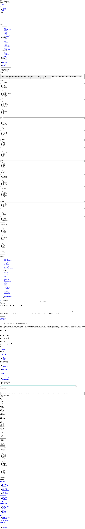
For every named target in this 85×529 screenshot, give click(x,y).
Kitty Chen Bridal (6, 264)
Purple (4, 235)
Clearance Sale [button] (2, 522)
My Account (4, 8)
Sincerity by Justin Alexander (8, 268)
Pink (3, 239)
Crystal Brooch (5, 151)
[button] (4, 26)
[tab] (43, 263)
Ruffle (4, 157)
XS (32, 77)
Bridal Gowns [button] (2, 481)
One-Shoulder (5, 193)
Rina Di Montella (4, 501)
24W (8, 77)
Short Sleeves (5, 213)
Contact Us (3, 349)
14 (32, 76)
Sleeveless (4, 214)
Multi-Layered (5, 124)
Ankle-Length (5, 176)
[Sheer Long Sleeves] (3, 441)
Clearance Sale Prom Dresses (8, 296)
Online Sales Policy (3, 318)
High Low (4, 123)
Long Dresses (5, 106)
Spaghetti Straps (5, 220)
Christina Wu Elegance (5, 497)
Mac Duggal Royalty (7, 292)
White (4, 252)
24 (49, 76)
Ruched (4, 127)
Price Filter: (3, 70)
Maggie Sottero (4, 488)
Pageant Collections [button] (3, 515)
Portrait (4, 194)
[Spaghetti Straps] (2, 444)
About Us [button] (3, 373)
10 (25, 76)
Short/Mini (4, 181)
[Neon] (1, 416)
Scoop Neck (4, 196)
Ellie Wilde (5, 282)
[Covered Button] (2, 411)
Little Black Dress (5, 104)
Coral (4, 245)
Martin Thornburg (6, 265)
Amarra (5, 280)
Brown (4, 472)
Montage (5, 276)
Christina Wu (6, 259)
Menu (1, 24)
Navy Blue (4, 458)
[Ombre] (1, 417)
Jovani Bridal (6, 262)
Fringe (4, 155)
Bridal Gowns (4, 367)
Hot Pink (4, 240)
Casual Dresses (5, 87)
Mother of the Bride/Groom (7, 93)
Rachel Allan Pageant (7, 293)
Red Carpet (4, 96)
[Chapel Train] (2, 428)
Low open (4, 135)
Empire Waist (5, 204)
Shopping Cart (4, 9)
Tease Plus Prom (6, 288)
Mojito (4, 450)
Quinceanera (5, 95)
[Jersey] (1, 425)
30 (60, 76)
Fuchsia (4, 464)
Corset (4, 122)
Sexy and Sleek (5, 109)
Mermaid (4, 205)
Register (3, 10)
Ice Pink (4, 238)
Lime (4, 229)
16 (36, 76)
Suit (3, 113)
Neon (4, 143)
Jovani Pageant (6, 291)
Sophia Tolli (4, 492)
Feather (4, 153)
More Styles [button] (2, 525)
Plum (4, 466)
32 (63, 76)
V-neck (4, 199)
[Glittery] (1, 415)
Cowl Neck (4, 188)
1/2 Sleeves (4, 210)
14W (67, 76)
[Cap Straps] (2, 442)
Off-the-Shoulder (5, 192)
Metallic (4, 142)
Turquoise (4, 231)
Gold (3, 248)
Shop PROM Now (5, 366)
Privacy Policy (4, 354)
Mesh (4, 167)
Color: (1, 312)
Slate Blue (4, 233)
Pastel (4, 145)
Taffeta (4, 171)
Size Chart (1, 317)
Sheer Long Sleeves (6, 212)
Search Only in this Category (5, 69)
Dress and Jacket (5, 102)
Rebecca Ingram (6, 267)
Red (3, 243)
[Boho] (2, 404)
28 (56, 76)
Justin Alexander (6, 263)
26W (12, 77)
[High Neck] (2, 432)
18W (76, 76)
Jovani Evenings (6, 274)
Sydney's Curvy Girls (7, 287)
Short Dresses (5, 111)
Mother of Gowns (4, 369)
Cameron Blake (6, 272)
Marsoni (5, 275)
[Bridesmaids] (3, 400)
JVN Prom (5, 285)
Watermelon (5, 465)
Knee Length (5, 180)
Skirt (3, 112)
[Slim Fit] (2, 437)
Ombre (4, 144)
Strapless (4, 221)
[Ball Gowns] (2, 403)
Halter (4, 189)
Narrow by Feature (4, 82)
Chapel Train (5, 178)
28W (16, 77)
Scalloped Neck (5, 195)
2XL (49, 77)
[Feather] (1, 424)
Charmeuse (4, 162)
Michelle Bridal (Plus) (7, 266)
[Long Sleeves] (3, 440)
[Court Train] (2, 429)
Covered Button (5, 132)
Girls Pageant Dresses (6, 91)
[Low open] (2, 413)
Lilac (3, 236)
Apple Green (5, 227)
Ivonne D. (3, 498)
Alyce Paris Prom (6, 279)
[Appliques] (2, 419)
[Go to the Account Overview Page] (0, 6)
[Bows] (2, 420)
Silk (3, 170)
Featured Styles (4, 527)
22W (3, 77)
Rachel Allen (6, 286)
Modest (4, 107)
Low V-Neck (5, 191)
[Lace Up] (2, 412)
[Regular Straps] (2, 443)
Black (4, 473)
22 (46, 76)
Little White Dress (5, 105)
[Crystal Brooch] (2, 421)
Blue (3, 457)
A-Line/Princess (5, 203)
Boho (4, 101)
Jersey (4, 165)
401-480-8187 (2, 4)
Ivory (4, 246)
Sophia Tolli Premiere (7, 269)
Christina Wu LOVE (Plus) (8, 260)
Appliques (4, 149)
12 (29, 76)
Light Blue (4, 232)
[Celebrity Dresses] (3, 408)
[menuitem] (43, 7)
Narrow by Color (4, 224)
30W (20, 77)
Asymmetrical (5, 177)
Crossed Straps (5, 133)
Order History (4, 358)
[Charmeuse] (1, 423)
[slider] (76, 385)
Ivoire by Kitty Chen (7, 261)
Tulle (3, 172)
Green (4, 228)
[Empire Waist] (2, 435)
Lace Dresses (5, 103)
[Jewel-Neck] (2, 433)
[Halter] (2, 431)
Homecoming (5, 92)
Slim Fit (4, 206)
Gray (3, 250)
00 (7, 76)
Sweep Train (5, 182)
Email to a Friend (2, 319)
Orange (4, 244)
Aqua (4, 230)
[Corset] (3, 409)
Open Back (4, 125)
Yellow (4, 449)
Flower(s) (4, 154)
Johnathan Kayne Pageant (7, 290)
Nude (4, 247)
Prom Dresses (5, 94)
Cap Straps (4, 218)
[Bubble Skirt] (3, 407)
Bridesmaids (4, 86)
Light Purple (5, 237)
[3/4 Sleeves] (3, 439)
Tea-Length (4, 183)
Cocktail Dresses (5, 88)
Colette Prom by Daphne (7, 281)
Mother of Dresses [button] (3, 495)
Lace (3, 156)
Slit (3, 128)
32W (25, 77)
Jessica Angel (6, 283)
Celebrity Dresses (5, 120)
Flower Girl (4, 90)
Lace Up (4, 134)
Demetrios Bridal (4, 484)
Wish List (3, 7)
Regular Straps (5, 219)
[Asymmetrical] (2, 427)
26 (53, 76)
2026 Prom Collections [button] (3, 503)
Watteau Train (5, 184)
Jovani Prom (5, 284)
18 (39, 76)
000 (3, 76)
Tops (3, 114)
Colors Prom (4, 507)
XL (45, 77)
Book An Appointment (5, 379)
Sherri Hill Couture (5, 520)
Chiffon (4, 163)
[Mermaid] (2, 436)
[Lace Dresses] (2, 405)
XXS (29, 77)
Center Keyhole (5, 121)
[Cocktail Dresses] (3, 401)
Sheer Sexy (4, 110)
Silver (4, 251)
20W (80, 76)
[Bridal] (3, 399)
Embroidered (5, 152)
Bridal (4, 85)
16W (72, 76)
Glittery (4, 141)
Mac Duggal (4, 511)
